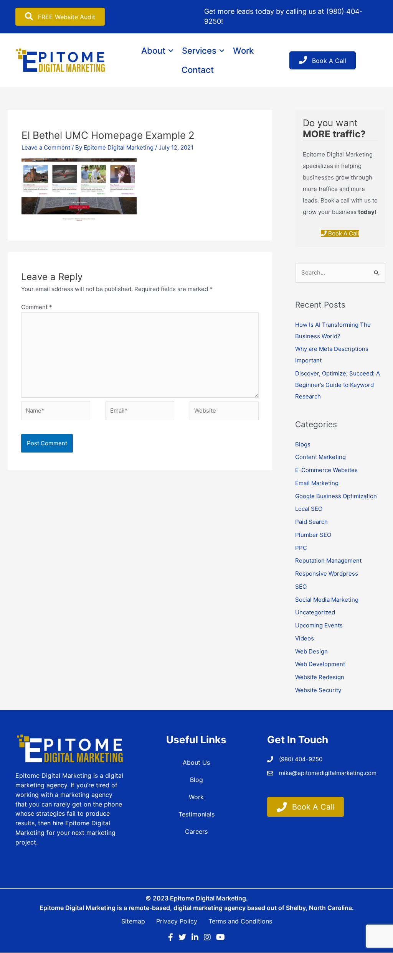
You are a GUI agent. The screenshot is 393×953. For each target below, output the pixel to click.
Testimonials (196, 814)
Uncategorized (315, 612)
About (153, 51)
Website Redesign (319, 677)
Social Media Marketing (326, 599)
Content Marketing (320, 457)
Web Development (320, 664)
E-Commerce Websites (326, 470)
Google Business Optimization (336, 496)
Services (199, 51)
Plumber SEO (313, 534)
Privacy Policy (176, 921)
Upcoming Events (319, 625)
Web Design (311, 651)
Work (243, 51)
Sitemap (133, 921)
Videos (304, 638)
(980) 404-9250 (300, 759)
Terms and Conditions (240, 921)
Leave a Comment (45, 147)
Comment (36, 307)
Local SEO (308, 508)
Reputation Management (328, 560)
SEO (301, 586)
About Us (196, 762)
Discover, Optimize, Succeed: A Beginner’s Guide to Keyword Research (337, 385)
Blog (196, 779)
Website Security (318, 690)
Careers (196, 831)
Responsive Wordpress (326, 573)
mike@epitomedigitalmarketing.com (327, 773)
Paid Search (311, 521)
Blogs (302, 444)
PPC (301, 547)
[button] (170, 50)
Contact (198, 70)
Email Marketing (317, 483)
